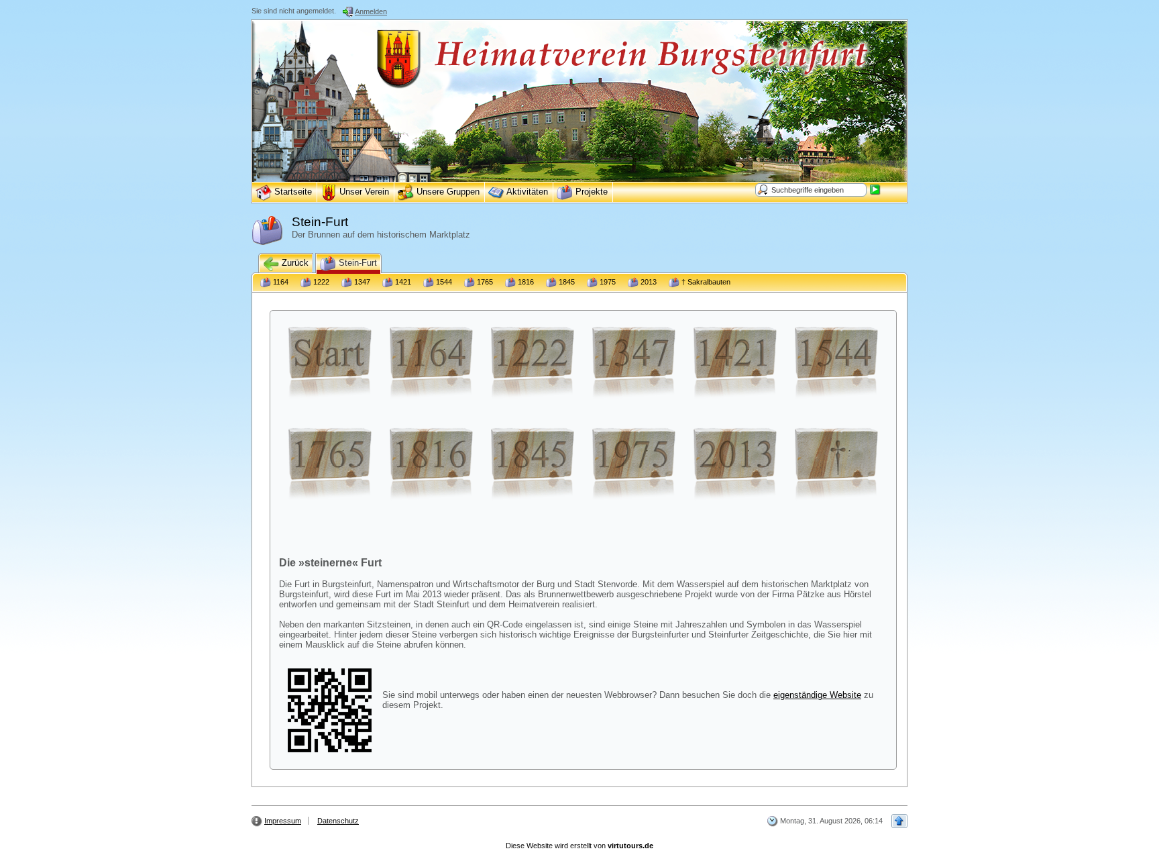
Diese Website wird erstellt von (579, 846)
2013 (648, 282)
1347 (361, 282)
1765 (484, 282)
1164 (279, 282)
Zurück (294, 263)
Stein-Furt (356, 263)
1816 (525, 282)
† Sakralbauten (704, 282)
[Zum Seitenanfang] (899, 821)
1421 (402, 282)
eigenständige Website (817, 695)
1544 (443, 282)
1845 (566, 282)
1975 (607, 282)
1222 (320, 282)
